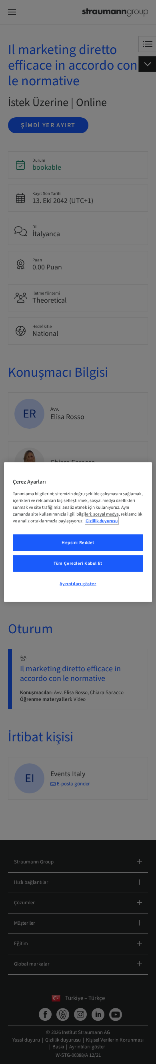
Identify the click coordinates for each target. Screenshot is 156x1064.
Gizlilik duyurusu (102, 521)
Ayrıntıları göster (78, 583)
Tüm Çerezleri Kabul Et (78, 563)
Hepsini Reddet (78, 542)
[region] (78, 532)
